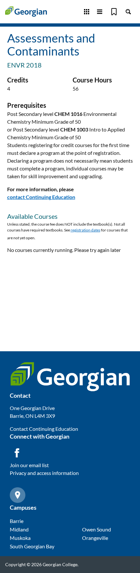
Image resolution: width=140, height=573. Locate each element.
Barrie (16, 521)
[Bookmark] (114, 11)
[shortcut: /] (128, 11)
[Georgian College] (26, 11)
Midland (19, 529)
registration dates (85, 230)
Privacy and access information (44, 473)
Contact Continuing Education (44, 429)
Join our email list (29, 465)
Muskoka (20, 538)
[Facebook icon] (16, 452)
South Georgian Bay (32, 546)
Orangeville (95, 538)
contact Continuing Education (41, 197)
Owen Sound (96, 529)
